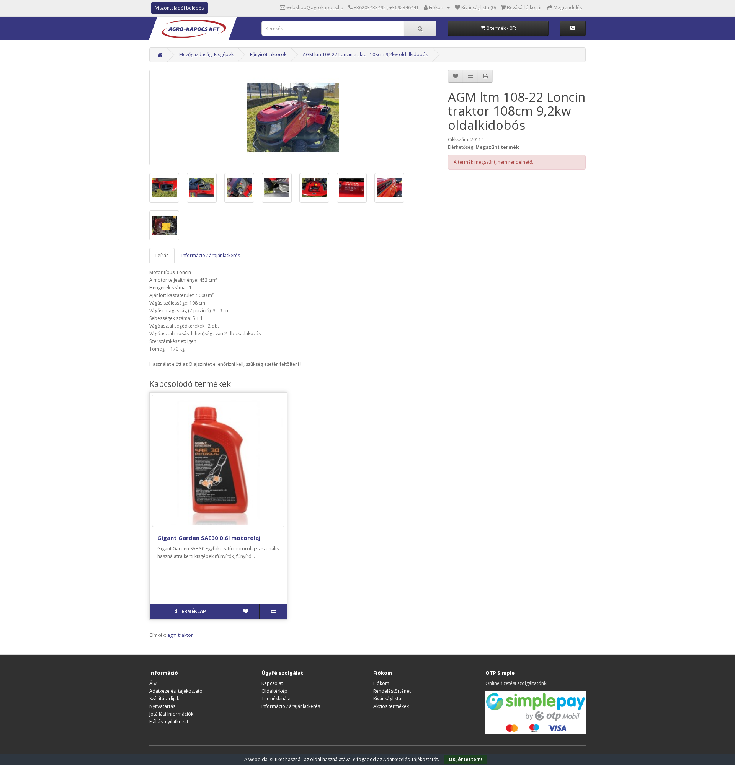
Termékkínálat (276, 698)
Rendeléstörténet (392, 691)
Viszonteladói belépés (179, 8)
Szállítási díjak (164, 698)
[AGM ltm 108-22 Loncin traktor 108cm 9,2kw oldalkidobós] (292, 117)
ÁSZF (154, 683)
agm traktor (180, 635)
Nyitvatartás (162, 706)
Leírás (161, 255)
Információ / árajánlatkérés (210, 255)
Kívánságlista (387, 698)
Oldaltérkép (274, 691)
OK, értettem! (465, 759)
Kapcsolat (272, 683)
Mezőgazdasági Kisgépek (206, 54)
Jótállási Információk (171, 714)
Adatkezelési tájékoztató (176, 691)
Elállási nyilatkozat (168, 721)
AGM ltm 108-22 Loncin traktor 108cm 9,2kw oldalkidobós (365, 54)
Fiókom (381, 683)
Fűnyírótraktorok (268, 54)
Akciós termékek (391, 706)
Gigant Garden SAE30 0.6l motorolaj (208, 538)
